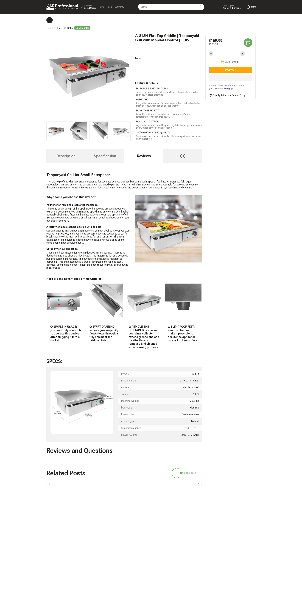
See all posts (188, 473)
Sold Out (230, 70)
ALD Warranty (184, 535)
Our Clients (226, 555)
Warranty (119, 7)
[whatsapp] (200, 510)
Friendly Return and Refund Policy (229, 95)
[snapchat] (190, 510)
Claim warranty (185, 555)
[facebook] (210, 510)
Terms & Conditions (230, 566)
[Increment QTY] (242, 53)
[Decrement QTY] (211, 53)
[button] (230, 78)
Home (101, 7)
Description (66, 156)
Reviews (144, 156)
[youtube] (230, 510)
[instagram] (220, 510)
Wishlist (224, 550)
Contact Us (183, 561)
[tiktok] (180, 510)
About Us (225, 561)
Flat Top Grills (65, 28)
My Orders (182, 550)
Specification (105, 156)
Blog (110, 7)
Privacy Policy (227, 571)
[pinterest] (240, 510)
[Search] (200, 7)
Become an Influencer (231, 535)
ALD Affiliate (226, 529)
